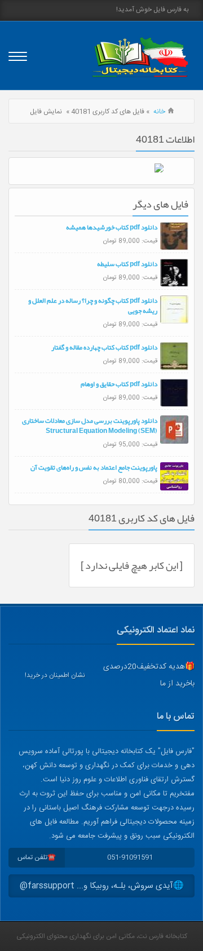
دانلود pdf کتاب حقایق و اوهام (119, 384)
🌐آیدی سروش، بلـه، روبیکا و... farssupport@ (102, 886)
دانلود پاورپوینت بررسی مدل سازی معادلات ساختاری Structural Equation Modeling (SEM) (89, 425)
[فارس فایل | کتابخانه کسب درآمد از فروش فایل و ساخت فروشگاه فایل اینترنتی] (140, 57)
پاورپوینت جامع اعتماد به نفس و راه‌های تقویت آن (93, 467)
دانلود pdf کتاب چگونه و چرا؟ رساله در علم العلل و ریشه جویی (92, 305)
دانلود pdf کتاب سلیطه (127, 264)
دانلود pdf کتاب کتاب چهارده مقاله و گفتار (104, 347)
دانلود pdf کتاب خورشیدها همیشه (111, 227)
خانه (159, 111)
